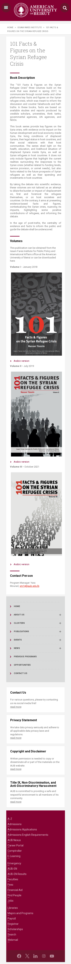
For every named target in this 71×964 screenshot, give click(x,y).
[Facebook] (19, 956)
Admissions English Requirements (28, 834)
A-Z (10, 818)
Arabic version (21, 360)
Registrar (13, 923)
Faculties (13, 879)
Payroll (12, 918)
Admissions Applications (22, 829)
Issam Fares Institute (29, 27)
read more (15, 706)
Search (12, 934)
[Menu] (6, 7)
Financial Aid (15, 890)
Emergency (14, 863)
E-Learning (14, 856)
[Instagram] (44, 956)
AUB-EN (12, 868)
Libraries (13, 907)
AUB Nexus (14, 840)
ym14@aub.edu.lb (29, 586)
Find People (14, 895)
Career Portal (15, 845)
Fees (10, 884)
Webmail (13, 939)
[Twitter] (27, 956)
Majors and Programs (20, 913)
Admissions (15, 824)
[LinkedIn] (35, 956)
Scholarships (15, 929)
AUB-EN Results (17, 874)
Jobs (10, 900)
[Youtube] (52, 956)
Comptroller (15, 850)
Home (10, 27)
